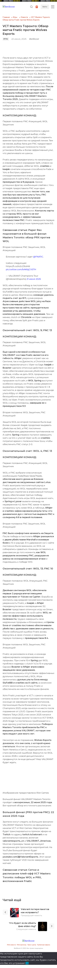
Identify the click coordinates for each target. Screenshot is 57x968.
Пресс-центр (31, 945)
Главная (6, 17)
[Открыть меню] (52, 6)
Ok (27, 963)
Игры (15, 17)
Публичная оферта (43, 945)
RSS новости (11, 945)
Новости (24, 17)
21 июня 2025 (34, 279)
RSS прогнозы (21, 945)
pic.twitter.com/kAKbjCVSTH (21, 269)
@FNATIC (38, 256)
